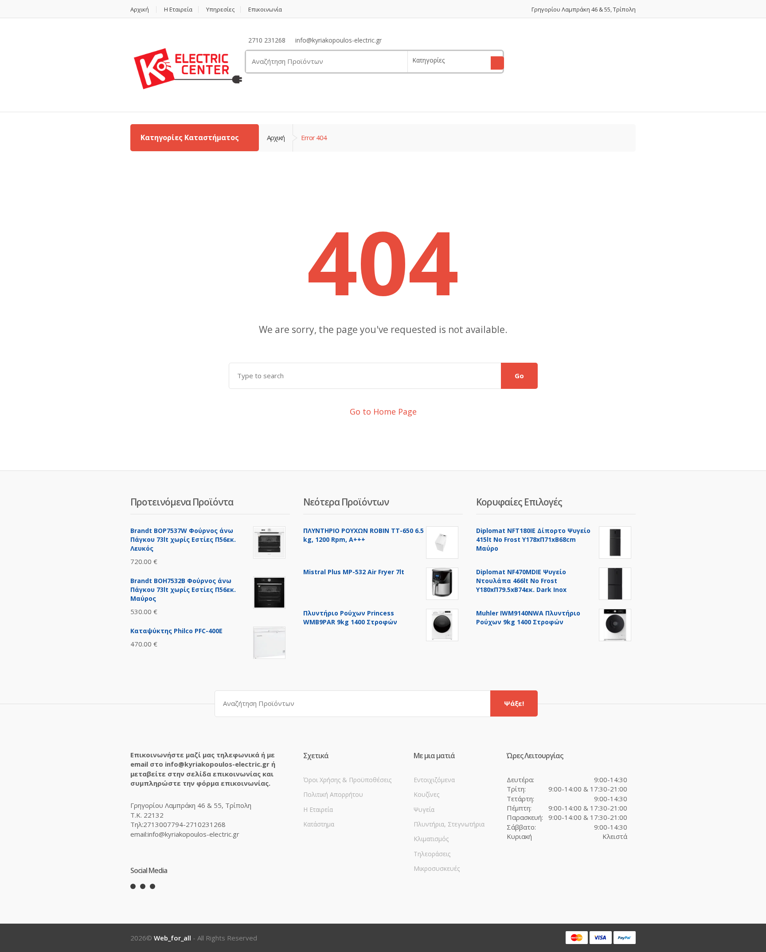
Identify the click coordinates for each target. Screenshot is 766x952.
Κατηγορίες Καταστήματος (191, 137)
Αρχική (139, 9)
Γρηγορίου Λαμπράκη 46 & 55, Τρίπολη (584, 9)
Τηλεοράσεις (432, 854)
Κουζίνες (426, 794)
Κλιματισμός (431, 838)
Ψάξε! (514, 703)
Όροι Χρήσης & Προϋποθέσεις (347, 780)
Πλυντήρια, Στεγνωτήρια (449, 824)
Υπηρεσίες (220, 9)
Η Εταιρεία (178, 9)
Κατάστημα (318, 824)
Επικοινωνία (265, 9)
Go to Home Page (383, 411)
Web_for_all (172, 937)
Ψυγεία (424, 809)
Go (519, 375)
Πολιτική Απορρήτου (333, 794)
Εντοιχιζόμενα (434, 780)
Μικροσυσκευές (437, 868)
